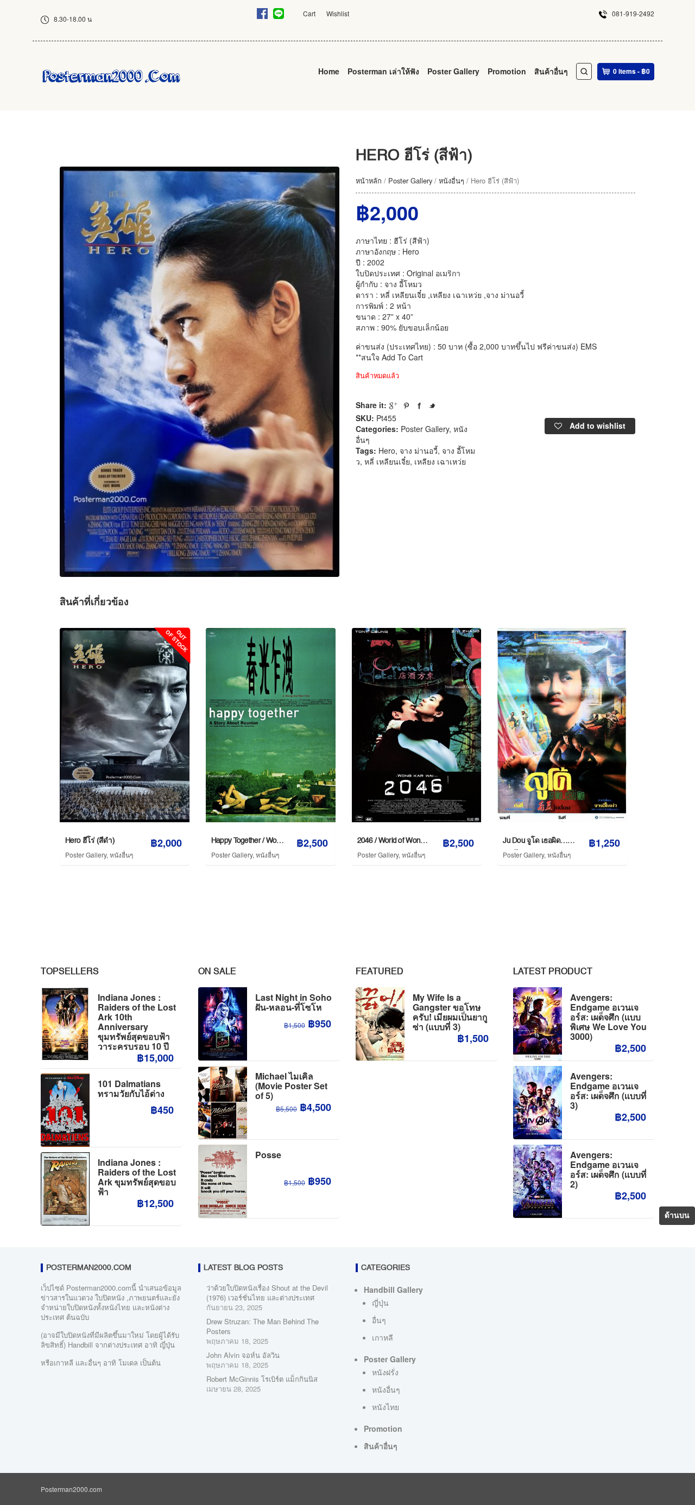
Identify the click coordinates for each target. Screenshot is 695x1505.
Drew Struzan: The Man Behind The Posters (262, 1326)
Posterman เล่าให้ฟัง (383, 71)
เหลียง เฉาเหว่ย (440, 461)
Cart (309, 13)
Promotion (507, 71)
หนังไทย (385, 1406)
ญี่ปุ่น (380, 1302)
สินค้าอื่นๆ (551, 71)
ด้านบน (677, 1216)
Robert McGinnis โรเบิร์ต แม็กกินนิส (262, 1379)
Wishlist (337, 13)
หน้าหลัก (369, 180)
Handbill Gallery (393, 1289)
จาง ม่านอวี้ (419, 450)
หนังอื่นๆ (451, 180)
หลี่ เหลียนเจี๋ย (387, 461)
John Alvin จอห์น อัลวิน (243, 1355)
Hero (386, 450)
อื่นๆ (379, 1320)
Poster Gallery (453, 71)
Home (328, 71)
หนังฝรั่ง (385, 1372)
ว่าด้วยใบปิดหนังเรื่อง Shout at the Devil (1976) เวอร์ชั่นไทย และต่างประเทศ (267, 1292)
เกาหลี (382, 1337)
